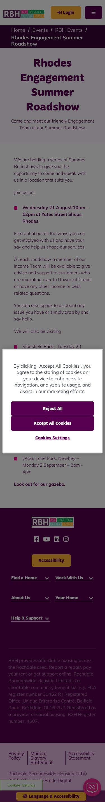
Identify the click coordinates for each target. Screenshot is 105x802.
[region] (52, 401)
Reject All (52, 408)
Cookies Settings (52, 437)
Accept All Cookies (52, 423)
